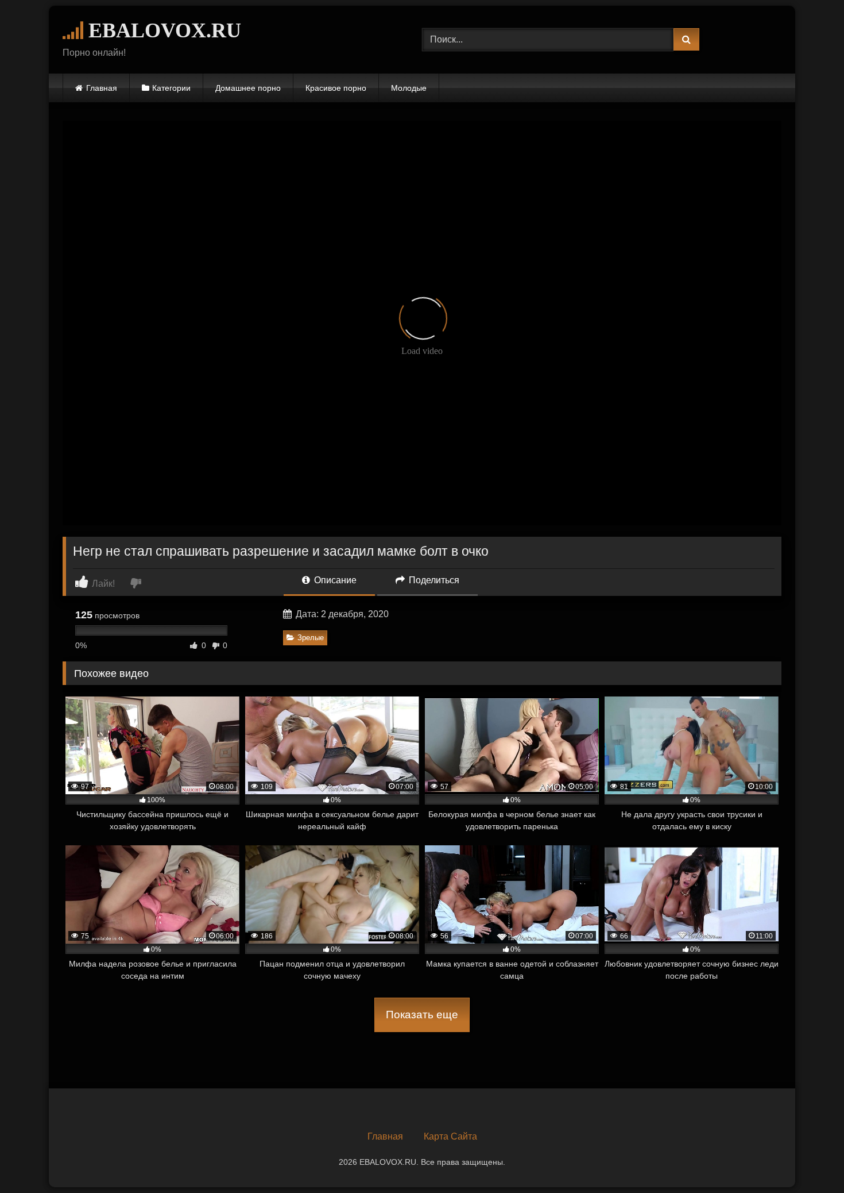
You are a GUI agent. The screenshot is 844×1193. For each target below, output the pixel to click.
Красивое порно (335, 88)
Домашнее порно (248, 88)
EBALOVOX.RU (162, 30)
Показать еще (422, 1015)
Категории (171, 88)
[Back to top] (808, 1159)
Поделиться (432, 580)
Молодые (409, 88)
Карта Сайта (450, 1136)
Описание (334, 580)
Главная (101, 88)
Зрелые (310, 637)
